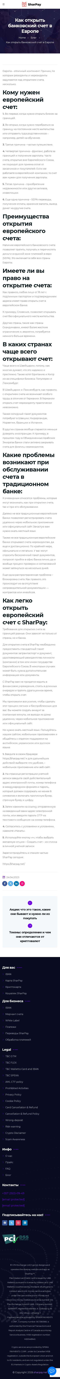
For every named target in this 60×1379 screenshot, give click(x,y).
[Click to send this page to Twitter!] (10, 883)
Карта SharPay (14, 980)
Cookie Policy (13, 1101)
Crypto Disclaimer (15, 1133)
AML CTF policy (14, 1081)
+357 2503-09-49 (13, 1193)
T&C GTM (10, 1056)
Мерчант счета (14, 1014)
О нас (8, 1156)
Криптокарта (13, 987)
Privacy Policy (13, 1094)
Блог (8, 1175)
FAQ (7, 1168)
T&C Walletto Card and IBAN (22, 1069)
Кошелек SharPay (16, 993)
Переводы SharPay (17, 1033)
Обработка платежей (18, 1039)
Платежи (10, 1027)
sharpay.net (40, 1372)
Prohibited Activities (16, 1088)
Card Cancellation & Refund (21, 1107)
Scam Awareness (15, 1139)
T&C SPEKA (12, 1075)
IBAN (8, 974)
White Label (12, 1020)
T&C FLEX (11, 1062)
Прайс (9, 1162)
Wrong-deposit (14, 1120)
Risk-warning (13, 1126)
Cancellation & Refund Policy (22, 1113)
